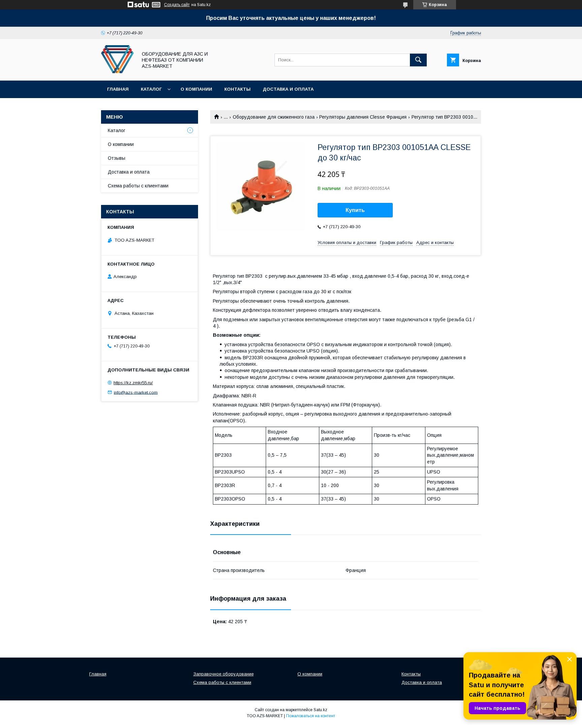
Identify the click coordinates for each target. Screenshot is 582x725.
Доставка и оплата (288, 89)
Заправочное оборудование (223, 673)
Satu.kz (320, 709)
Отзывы (116, 158)
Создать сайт (177, 4)
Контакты (237, 89)
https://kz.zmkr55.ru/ (133, 382)
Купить (355, 210)
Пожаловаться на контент (310, 716)
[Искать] (418, 60)
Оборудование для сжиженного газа (274, 117)
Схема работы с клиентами (138, 185)
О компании (196, 89)
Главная (118, 89)
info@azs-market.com (136, 392)
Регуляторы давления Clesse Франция (363, 117)
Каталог (151, 89)
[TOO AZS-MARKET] (117, 71)
